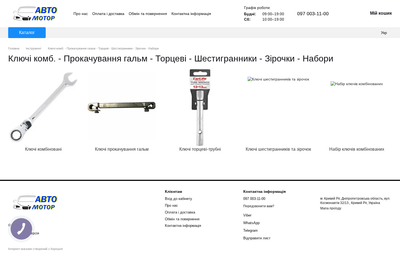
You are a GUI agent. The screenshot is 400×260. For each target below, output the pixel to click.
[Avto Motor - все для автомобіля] (35, 202)
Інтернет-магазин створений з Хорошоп (35, 248)
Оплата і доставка (108, 13)
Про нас (80, 13)
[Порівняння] (362, 32)
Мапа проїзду (330, 208)
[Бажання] (373, 32)
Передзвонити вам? (258, 206)
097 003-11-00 (313, 13)
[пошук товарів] (349, 32)
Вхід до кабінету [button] (178, 199)
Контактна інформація (191, 13)
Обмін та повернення (148, 13)
